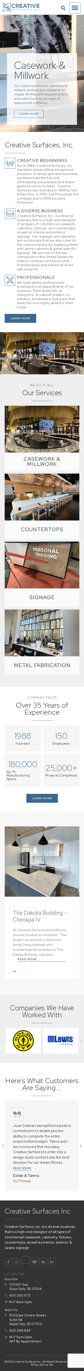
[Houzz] (43, 1262)
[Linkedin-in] (52, 1262)
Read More (27, 959)
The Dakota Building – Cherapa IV (40, 916)
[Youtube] (34, 1262)
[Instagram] (17, 1262)
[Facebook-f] (8, 1262)
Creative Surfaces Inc (38, 1211)
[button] (63, 8)
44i (51, 1364)
